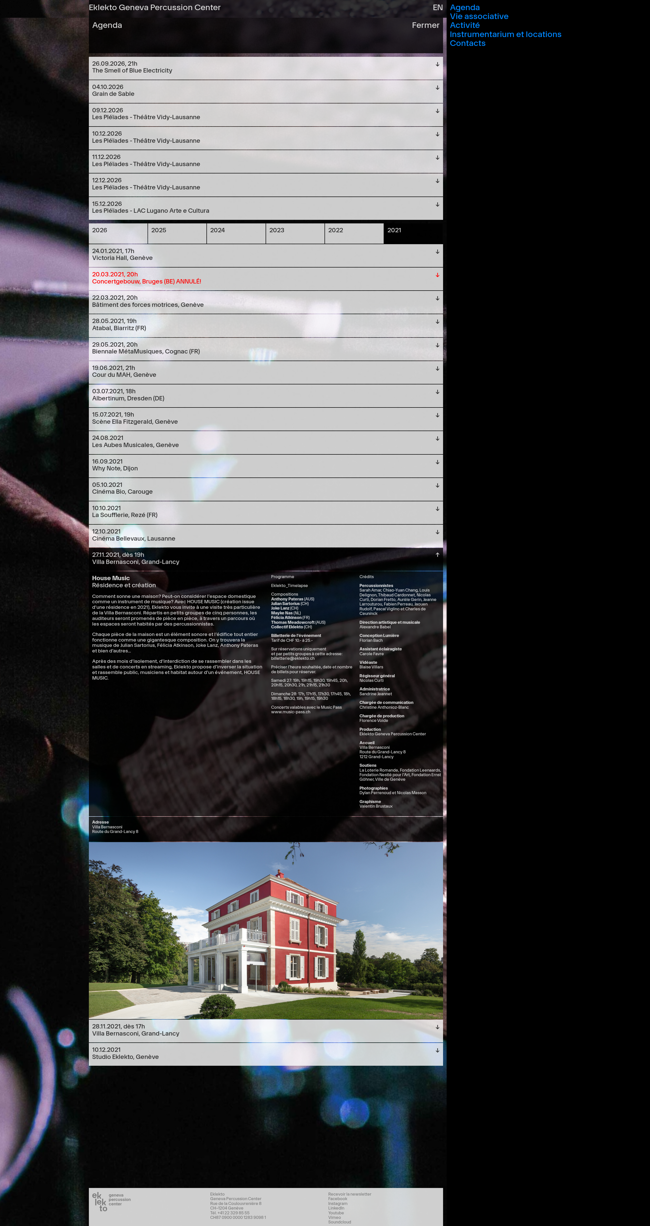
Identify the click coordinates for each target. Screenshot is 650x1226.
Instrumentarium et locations (506, 33)
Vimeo (334, 1217)
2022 (335, 229)
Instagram (338, 1203)
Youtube (336, 1212)
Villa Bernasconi (122, 612)
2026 (99, 229)
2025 (158, 229)
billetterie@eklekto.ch (293, 658)
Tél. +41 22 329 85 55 (230, 1212)
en (438, 6)
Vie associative (479, 15)
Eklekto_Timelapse (290, 585)
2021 (394, 229)
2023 (276, 229)
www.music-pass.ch (290, 711)
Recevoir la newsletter (349, 1194)
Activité (465, 24)
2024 (217, 229)
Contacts (468, 42)
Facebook (337, 1198)
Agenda (465, 6)
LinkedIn (336, 1208)
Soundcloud (339, 1221)
